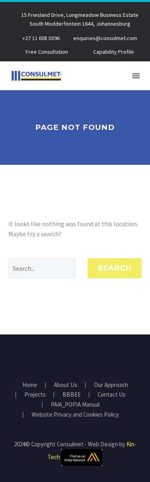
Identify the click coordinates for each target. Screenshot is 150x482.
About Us (65, 385)
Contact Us (112, 395)
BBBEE (71, 395)
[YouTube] (80, 356)
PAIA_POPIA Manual (75, 405)
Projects (35, 395)
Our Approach (111, 385)
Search (115, 268)
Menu (136, 76)
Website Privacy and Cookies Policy (75, 415)
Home (29, 385)
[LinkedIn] (70, 356)
